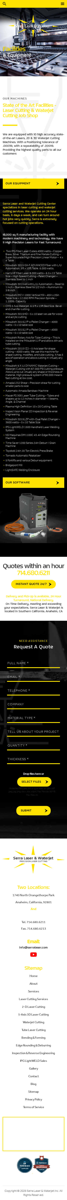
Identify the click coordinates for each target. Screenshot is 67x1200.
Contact (33, 1076)
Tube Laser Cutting (33, 1030)
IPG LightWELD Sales (33, 1060)
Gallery (33, 1068)
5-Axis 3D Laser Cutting (33, 1014)
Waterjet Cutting (33, 1022)
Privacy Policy (33, 1099)
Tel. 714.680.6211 (33, 922)
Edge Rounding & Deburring (33, 1045)
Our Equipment (17, 183)
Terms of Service (33, 1107)
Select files (31, 782)
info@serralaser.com (33, 947)
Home (33, 976)
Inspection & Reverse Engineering (33, 1053)
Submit (26, 810)
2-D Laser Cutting (33, 1006)
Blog (33, 1084)
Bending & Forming (33, 1037)
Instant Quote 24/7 (31, 584)
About (34, 983)
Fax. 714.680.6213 (33, 928)
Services (33, 991)
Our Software (17, 482)
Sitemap (33, 1091)
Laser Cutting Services (33, 999)
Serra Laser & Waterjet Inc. (43, 1191)
